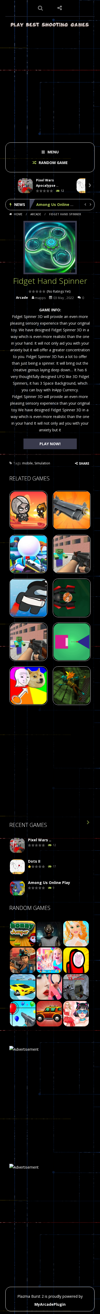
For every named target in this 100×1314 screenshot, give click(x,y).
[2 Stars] (33, 291)
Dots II (34, 861)
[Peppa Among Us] (76, 959)
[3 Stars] (37, 291)
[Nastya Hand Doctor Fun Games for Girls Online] (49, 959)
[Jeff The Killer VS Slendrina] (76, 986)
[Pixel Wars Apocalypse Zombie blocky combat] (17, 845)
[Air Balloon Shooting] (22, 1013)
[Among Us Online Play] (17, 887)
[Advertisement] (50, 83)
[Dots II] (17, 866)
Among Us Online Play (57, 204)
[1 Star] (30, 291)
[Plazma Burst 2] (50, 24)
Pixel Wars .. (39, 839)
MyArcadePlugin (50, 1304)
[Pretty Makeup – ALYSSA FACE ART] (49, 986)
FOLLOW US (59, 8)
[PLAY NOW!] (25, 185)
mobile (27, 463)
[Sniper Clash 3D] (22, 959)
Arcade (35, 214)
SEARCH (40, 8)
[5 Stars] (44, 291)
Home (18, 214)
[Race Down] (49, 1013)
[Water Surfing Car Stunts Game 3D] (22, 986)
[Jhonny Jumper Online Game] (22, 932)
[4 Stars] (40, 291)
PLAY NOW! (50, 443)
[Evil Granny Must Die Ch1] (49, 932)
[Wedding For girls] (76, 932)
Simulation (42, 463)
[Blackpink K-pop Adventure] (76, 1013)
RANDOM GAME (53, 162)
